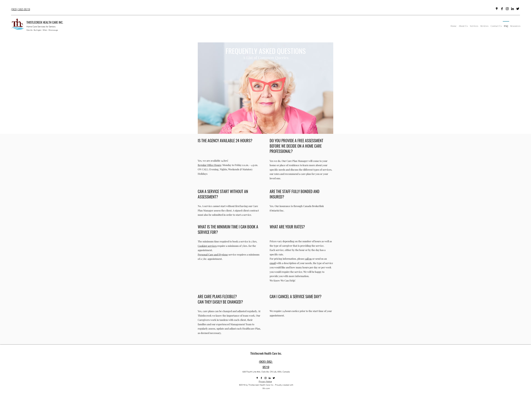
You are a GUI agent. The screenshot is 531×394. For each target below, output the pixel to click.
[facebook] (502, 9)
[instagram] (507, 9)
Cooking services (207, 245)
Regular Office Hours (209, 165)
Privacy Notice (265, 381)
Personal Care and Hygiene (213, 254)
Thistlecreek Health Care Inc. (266, 353)
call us (308, 258)
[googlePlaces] (497, 9)
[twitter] (518, 9)
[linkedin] (512, 9)
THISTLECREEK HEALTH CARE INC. (44, 22)
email (273, 263)
